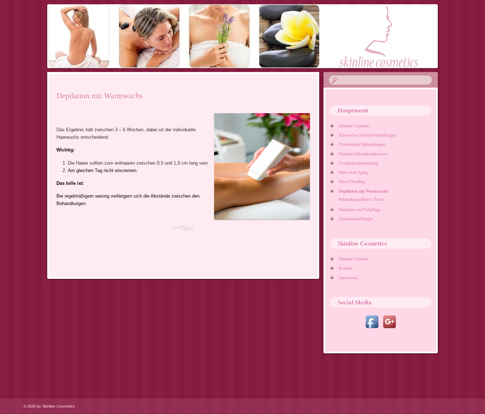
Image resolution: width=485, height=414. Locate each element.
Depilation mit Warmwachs (363, 191)
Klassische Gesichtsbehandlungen (367, 135)
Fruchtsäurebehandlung (358, 163)
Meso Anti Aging (353, 172)
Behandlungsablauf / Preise (361, 199)
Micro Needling (352, 181)
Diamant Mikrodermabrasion (363, 153)
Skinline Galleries (353, 258)
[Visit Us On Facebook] (372, 329)
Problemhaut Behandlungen (362, 144)
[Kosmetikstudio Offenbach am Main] (241, 36)
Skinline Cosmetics (355, 125)
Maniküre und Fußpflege (359, 209)
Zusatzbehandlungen (356, 218)
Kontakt (345, 268)
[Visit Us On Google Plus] (389, 329)
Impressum (348, 277)
